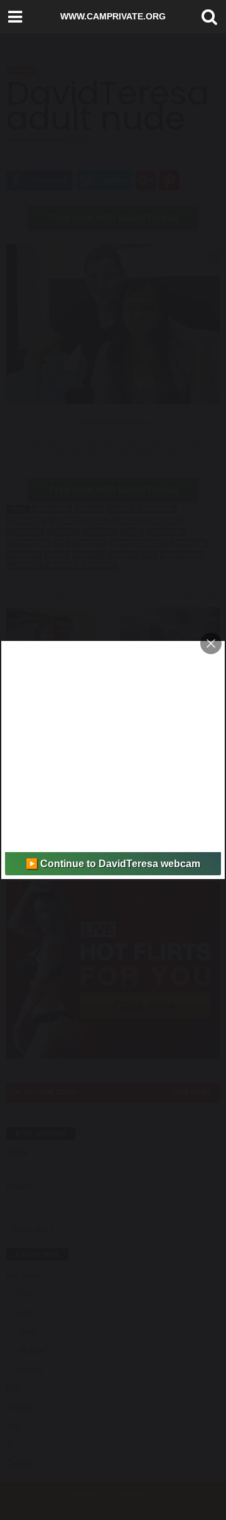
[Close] (211, 643)
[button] (206, 17)
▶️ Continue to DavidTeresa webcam (113, 863)
